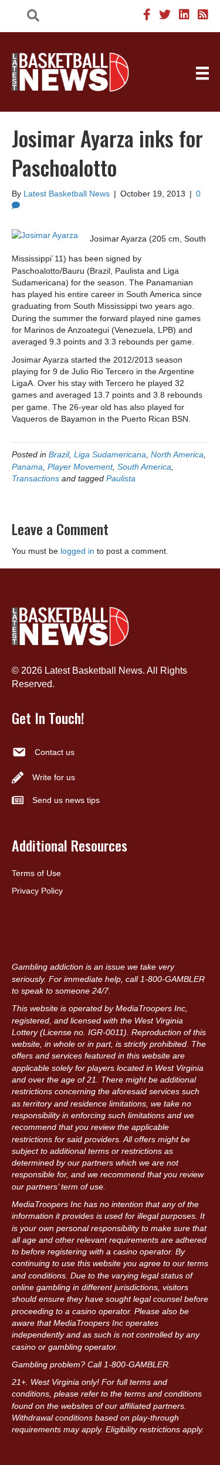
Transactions (35, 478)
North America (177, 454)
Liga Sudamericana (110, 454)
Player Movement (80, 466)
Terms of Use (36, 873)
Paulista (121, 478)
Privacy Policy (37, 890)
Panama (27, 466)
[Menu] (202, 73)
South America (144, 466)
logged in (77, 551)
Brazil (59, 454)
